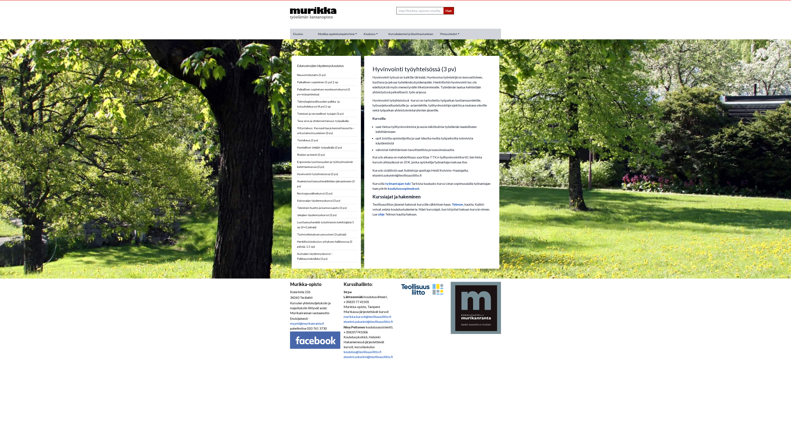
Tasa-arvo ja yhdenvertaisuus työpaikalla (323, 121)
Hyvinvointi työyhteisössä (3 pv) (317, 174)
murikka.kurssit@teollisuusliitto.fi (367, 317)
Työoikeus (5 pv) (307, 140)
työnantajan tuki (398, 183)
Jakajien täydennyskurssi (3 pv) (317, 215)
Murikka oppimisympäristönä (336, 34)
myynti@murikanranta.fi (307, 323)
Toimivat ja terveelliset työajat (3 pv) (320, 113)
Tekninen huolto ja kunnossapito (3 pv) (322, 208)
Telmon (457, 204)
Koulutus (370, 34)
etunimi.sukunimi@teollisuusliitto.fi (368, 321)
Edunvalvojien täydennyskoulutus (320, 66)
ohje (381, 214)
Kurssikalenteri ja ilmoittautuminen (410, 34)
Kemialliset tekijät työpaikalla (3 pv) (319, 147)
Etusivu (298, 34)
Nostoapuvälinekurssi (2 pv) (314, 193)
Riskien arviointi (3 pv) (311, 154)
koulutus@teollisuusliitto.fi (362, 352)
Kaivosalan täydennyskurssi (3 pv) (318, 200)
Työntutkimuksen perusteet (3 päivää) (321, 234)
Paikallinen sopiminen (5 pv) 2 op (317, 82)
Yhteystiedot (448, 34)
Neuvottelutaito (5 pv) (311, 75)
